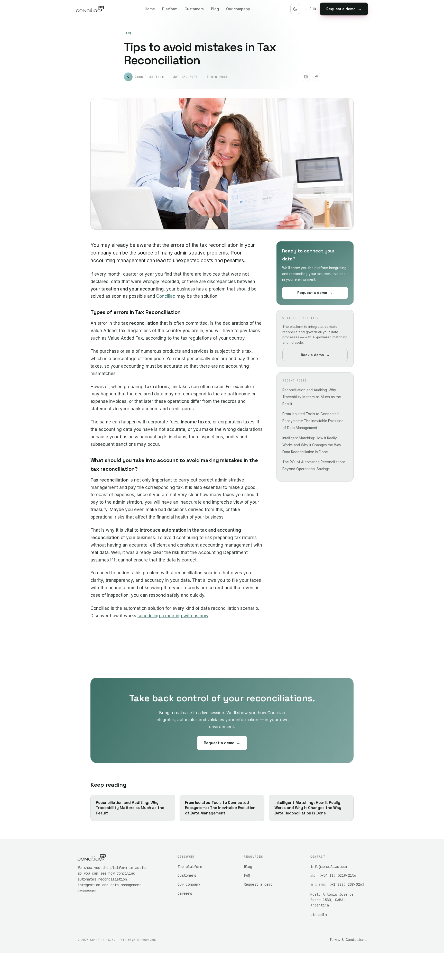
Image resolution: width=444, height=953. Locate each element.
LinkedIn (318, 914)
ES (305, 9)
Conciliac (165, 296)
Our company (238, 9)
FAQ (247, 875)
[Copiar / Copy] (316, 77)
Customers (194, 9)
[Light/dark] (295, 9)
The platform (190, 866)
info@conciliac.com (328, 866)
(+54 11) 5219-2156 (337, 875)
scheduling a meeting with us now (172, 615)
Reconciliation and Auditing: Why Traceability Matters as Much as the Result (311, 397)
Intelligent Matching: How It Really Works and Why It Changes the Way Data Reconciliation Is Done (311, 445)
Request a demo (344, 9)
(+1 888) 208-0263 (346, 884)
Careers (185, 893)
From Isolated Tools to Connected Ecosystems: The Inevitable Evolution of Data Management (313, 421)
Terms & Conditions (347, 939)
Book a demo (315, 354)
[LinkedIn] (306, 77)
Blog (215, 9)
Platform (169, 9)
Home (150, 9)
